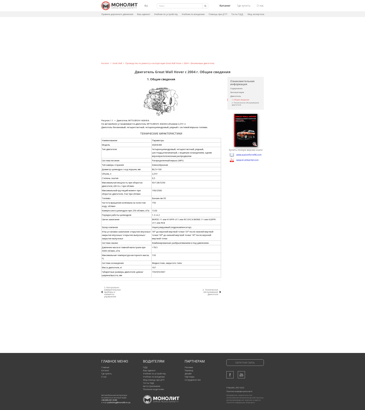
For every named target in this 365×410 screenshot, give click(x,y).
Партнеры (189, 376)
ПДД (145, 367)
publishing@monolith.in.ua (118, 402)
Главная (105, 367)
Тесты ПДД (237, 14)
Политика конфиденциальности (239, 391)
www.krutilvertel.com (247, 160)
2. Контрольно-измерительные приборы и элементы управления (112, 292)
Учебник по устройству (166, 14)
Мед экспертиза (256, 14)
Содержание (236, 88)
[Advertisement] (182, 40)
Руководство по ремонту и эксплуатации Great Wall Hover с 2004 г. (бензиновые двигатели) (169, 63)
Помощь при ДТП (218, 14)
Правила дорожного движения (117, 14)
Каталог (105, 63)
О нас (260, 5)
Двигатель (235, 96)
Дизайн (188, 373)
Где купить (243, 5)
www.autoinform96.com (248, 154)
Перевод (189, 370)
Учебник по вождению (193, 14)
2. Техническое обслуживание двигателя (245, 103)
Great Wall (117, 63)
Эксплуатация (237, 92)
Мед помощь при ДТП (153, 379)
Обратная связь (245, 362)
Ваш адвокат (143, 14)
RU (146, 5)
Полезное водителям (153, 389)
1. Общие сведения (240, 99)
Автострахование (151, 386)
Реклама (189, 367)
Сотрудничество (193, 379)
